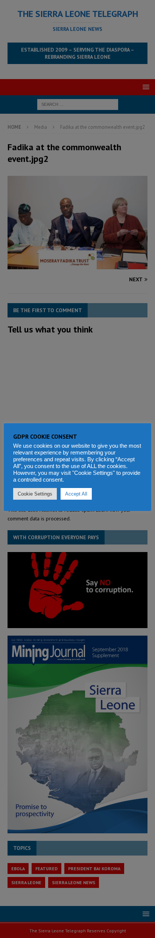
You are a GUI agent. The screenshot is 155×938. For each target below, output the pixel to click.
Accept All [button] (76, 494)
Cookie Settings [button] (35, 494)
